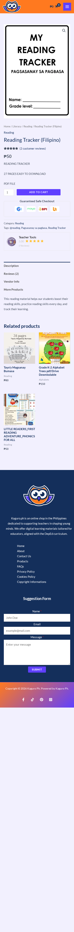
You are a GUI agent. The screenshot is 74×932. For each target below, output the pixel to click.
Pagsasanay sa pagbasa (34, 227)
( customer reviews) (33, 148)
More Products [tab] (13, 289)
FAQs (20, 566)
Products (22, 561)
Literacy (17, 126)
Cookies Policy (26, 576)
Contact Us (24, 556)
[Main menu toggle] (67, 7)
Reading (28, 126)
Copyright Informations (31, 581)
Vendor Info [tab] (11, 281)
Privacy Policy (26, 571)
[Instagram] (50, 699)
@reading (15, 227)
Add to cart (38, 192)
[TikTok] (32, 699)
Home (7, 126)
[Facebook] (23, 699)
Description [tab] (11, 265)
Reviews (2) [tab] (11, 273)
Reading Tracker (57, 227)
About (21, 551)
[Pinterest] (41, 699)
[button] (64, 30)
